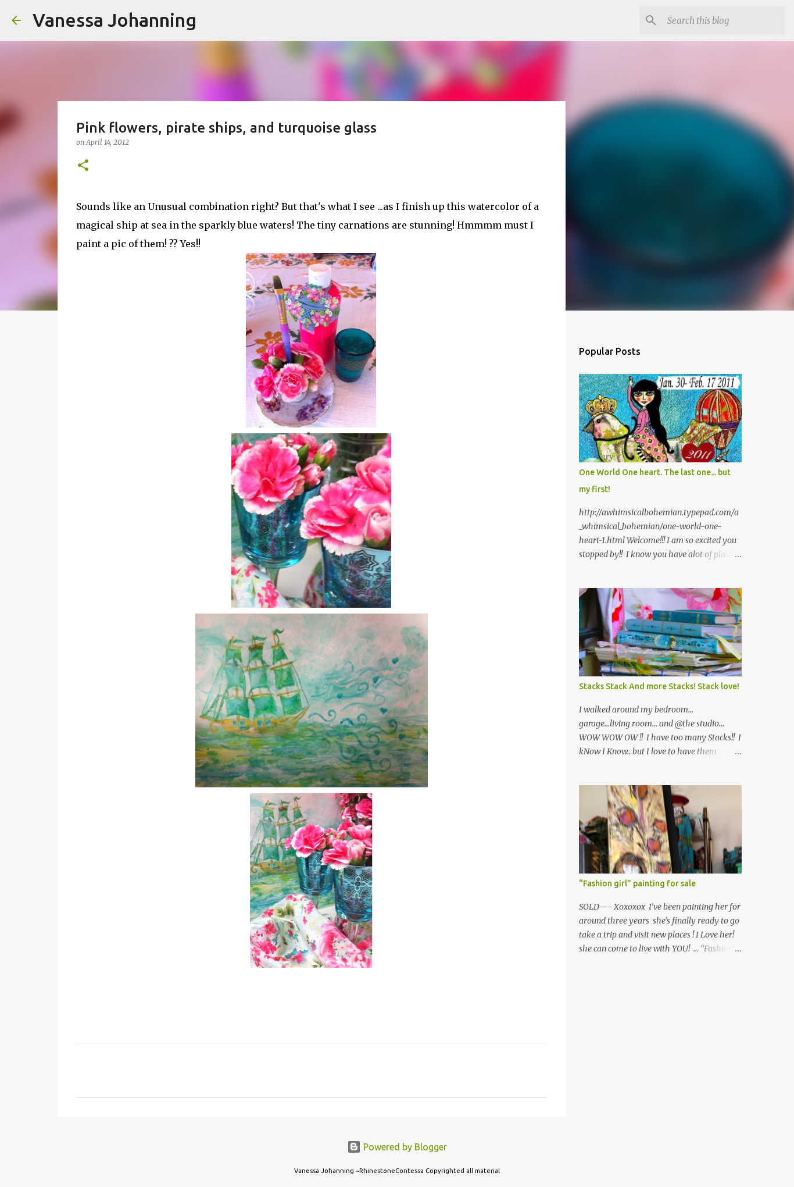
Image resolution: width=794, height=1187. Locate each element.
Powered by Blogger (404, 1147)
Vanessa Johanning (114, 19)
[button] (83, 166)
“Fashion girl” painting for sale (637, 883)
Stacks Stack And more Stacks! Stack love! (659, 686)
